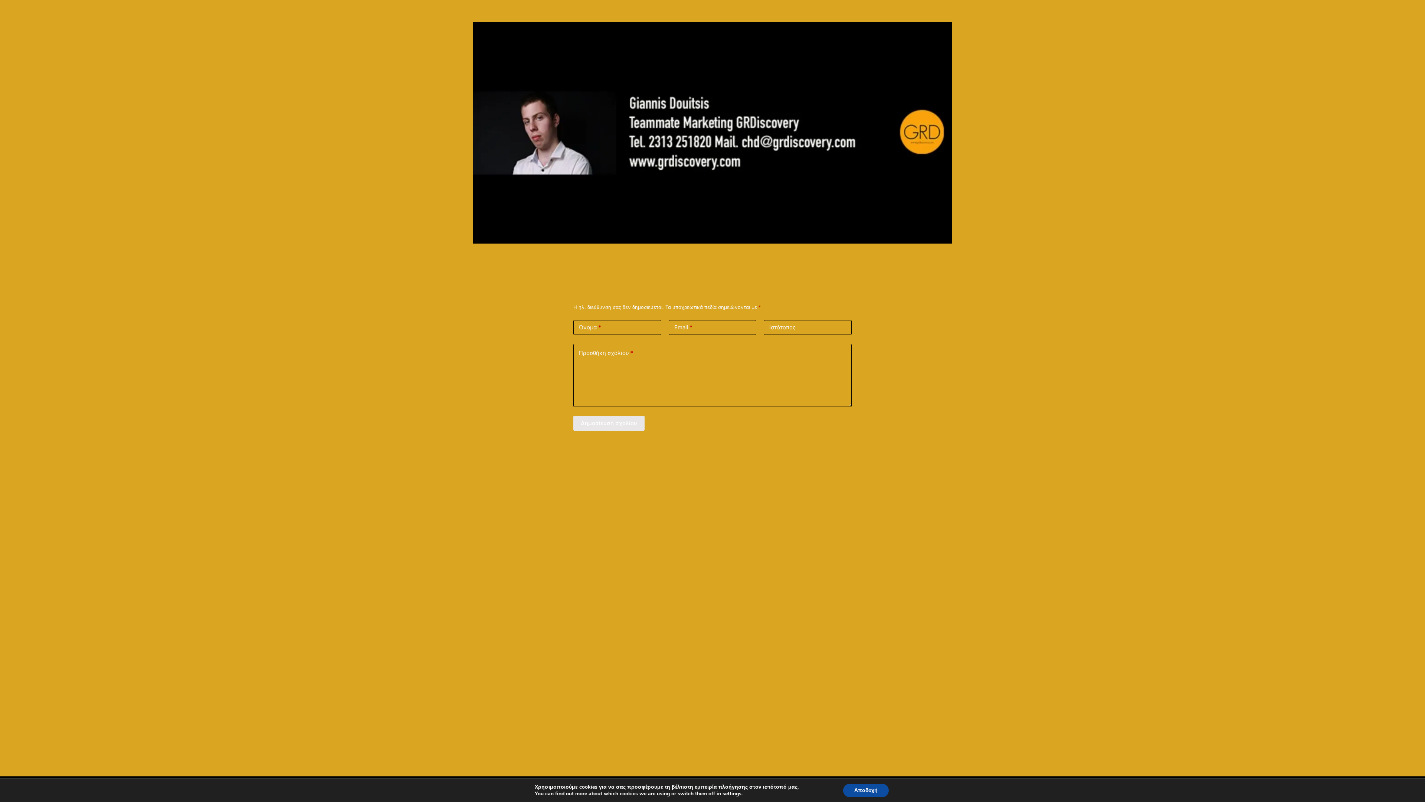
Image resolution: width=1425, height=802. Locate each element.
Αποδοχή (866, 790)
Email (683, 327)
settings (732, 793)
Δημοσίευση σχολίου (609, 423)
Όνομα (590, 327)
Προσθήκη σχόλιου (606, 352)
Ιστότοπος (782, 327)
